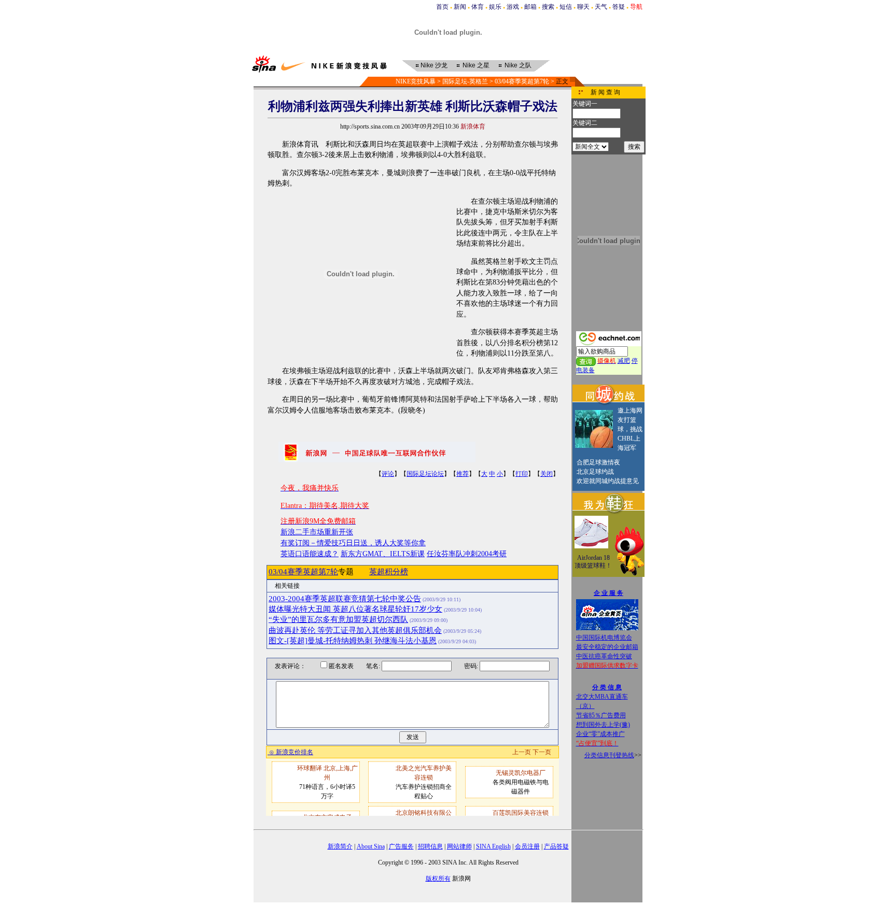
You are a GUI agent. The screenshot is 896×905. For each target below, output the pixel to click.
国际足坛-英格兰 (465, 81)
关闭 (546, 473)
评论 (388, 473)
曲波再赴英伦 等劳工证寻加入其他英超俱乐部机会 (355, 630)
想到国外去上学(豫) (603, 724)
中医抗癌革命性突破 (604, 656)
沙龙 (434, 65)
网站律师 (459, 846)
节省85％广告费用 (601, 715)
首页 (442, 6)
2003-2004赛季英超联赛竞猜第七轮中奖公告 (345, 599)
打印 (521, 473)
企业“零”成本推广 (600, 734)
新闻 (460, 6)
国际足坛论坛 (425, 473)
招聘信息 (430, 846)
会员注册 (527, 846)
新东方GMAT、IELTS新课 (383, 554)
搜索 (548, 6)
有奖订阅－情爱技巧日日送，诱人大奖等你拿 (353, 543)
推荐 (462, 473)
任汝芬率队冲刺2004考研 (467, 554)
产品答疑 (556, 846)
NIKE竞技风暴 (416, 81)
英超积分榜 (388, 572)
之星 (476, 65)
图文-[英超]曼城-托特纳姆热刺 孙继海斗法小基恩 (353, 641)
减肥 (624, 360)
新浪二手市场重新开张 (317, 532)
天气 (601, 6)
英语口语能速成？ (310, 554)
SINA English (493, 846)
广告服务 (401, 846)
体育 (477, 6)
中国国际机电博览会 (604, 637)
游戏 (513, 6)
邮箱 (530, 6)
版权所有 (438, 878)
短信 (565, 6)
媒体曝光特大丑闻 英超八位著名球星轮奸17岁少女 (355, 609)
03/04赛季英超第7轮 (522, 81)
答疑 (618, 6)
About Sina (371, 846)
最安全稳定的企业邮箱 (607, 647)
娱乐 (495, 6)
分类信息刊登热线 (609, 755)
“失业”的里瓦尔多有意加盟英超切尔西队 (338, 619)
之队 (518, 65)
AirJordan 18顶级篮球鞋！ (593, 562)
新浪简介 (340, 846)
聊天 (583, 6)
